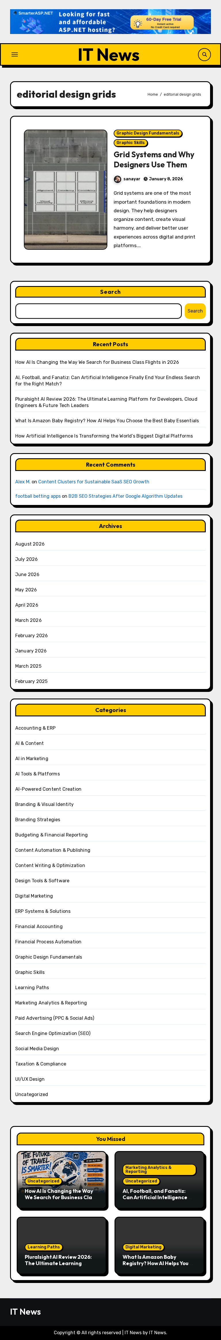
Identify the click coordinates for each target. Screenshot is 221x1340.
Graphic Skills (131, 142)
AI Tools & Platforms (37, 774)
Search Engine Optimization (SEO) (52, 1033)
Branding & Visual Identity (44, 804)
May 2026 (26, 590)
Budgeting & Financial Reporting (51, 835)
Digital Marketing (34, 896)
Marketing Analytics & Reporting (51, 1003)
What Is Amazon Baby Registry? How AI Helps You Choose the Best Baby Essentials (107, 420)
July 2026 (26, 559)
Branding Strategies (37, 819)
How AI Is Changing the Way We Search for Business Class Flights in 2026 (97, 362)
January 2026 (31, 651)
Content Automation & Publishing (52, 850)
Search (110, 291)
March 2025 (28, 666)
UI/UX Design (30, 1079)
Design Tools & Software (42, 880)
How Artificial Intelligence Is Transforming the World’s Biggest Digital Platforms (104, 436)
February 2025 (31, 681)
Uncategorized (31, 1094)
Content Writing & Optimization (50, 865)
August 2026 (30, 544)
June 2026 (27, 574)
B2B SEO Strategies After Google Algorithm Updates (125, 496)
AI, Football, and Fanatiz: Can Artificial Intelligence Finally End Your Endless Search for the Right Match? (158, 1200)
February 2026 (31, 635)
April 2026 (26, 605)
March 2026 (28, 620)
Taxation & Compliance (40, 1064)
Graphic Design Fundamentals (148, 133)
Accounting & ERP (35, 728)
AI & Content (29, 743)
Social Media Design (37, 1048)
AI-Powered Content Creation (48, 789)
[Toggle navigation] (14, 54)
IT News (109, 54)
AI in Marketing (31, 758)
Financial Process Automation (48, 942)
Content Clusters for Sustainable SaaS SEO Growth (93, 481)
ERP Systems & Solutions (43, 911)
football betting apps (38, 496)
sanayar (131, 179)
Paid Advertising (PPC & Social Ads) (54, 1018)
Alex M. (23, 481)
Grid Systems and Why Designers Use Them (154, 159)
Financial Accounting (39, 926)
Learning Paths (32, 987)
